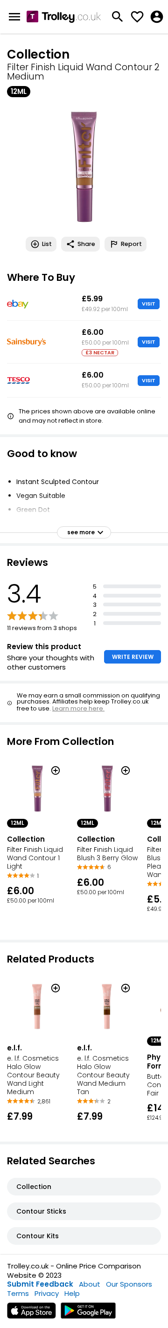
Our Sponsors (129, 1284)
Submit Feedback (40, 1284)
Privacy (47, 1293)
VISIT (148, 303)
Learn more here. (78, 708)
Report (131, 243)
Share (86, 243)
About (89, 1284)
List (47, 243)
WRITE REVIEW (133, 657)
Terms (18, 1293)
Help (72, 1293)
